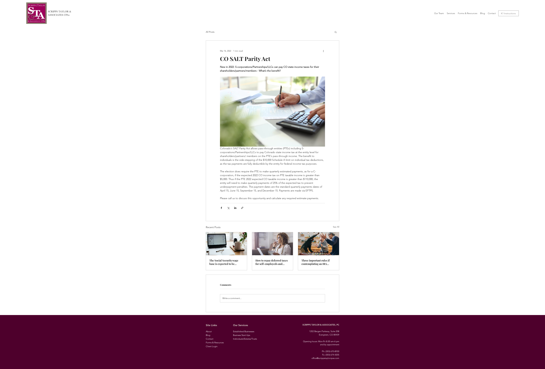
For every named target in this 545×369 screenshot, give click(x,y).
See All (336, 227)
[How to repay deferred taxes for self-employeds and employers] (272, 243)
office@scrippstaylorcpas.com (325, 358)
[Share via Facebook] (221, 208)
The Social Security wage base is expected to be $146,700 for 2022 (223, 262)
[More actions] (323, 51)
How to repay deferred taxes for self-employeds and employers (271, 262)
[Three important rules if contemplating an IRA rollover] (318, 243)
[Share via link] (242, 208)
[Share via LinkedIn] (235, 208)
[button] (335, 32)
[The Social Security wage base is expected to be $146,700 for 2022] (226, 243)
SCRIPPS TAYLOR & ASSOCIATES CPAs (59, 13)
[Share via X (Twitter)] (228, 208)
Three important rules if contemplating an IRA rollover (315, 262)
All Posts (210, 32)
